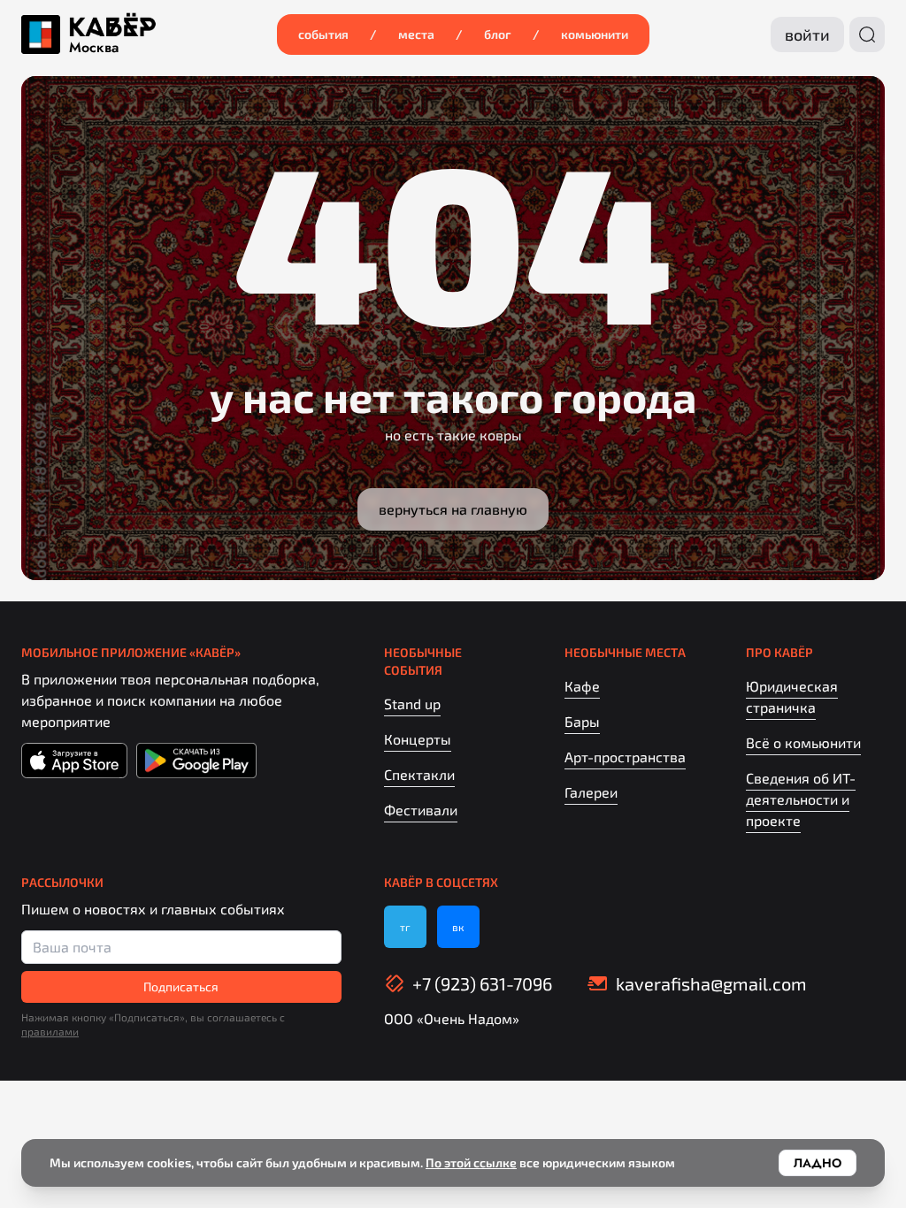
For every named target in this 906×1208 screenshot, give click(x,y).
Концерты (417, 738)
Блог (497, 34)
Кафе (582, 685)
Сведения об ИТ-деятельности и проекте (801, 799)
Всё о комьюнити (803, 742)
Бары (582, 721)
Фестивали (420, 809)
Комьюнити (594, 34)
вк (458, 927)
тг (405, 927)
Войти (807, 34)
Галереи (591, 792)
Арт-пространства (625, 756)
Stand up (412, 703)
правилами (50, 1031)
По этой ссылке (471, 1162)
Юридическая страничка (792, 696)
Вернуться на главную (453, 509)
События (323, 34)
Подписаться (181, 986)
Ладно (817, 1163)
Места (416, 34)
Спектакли (419, 774)
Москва (94, 48)
